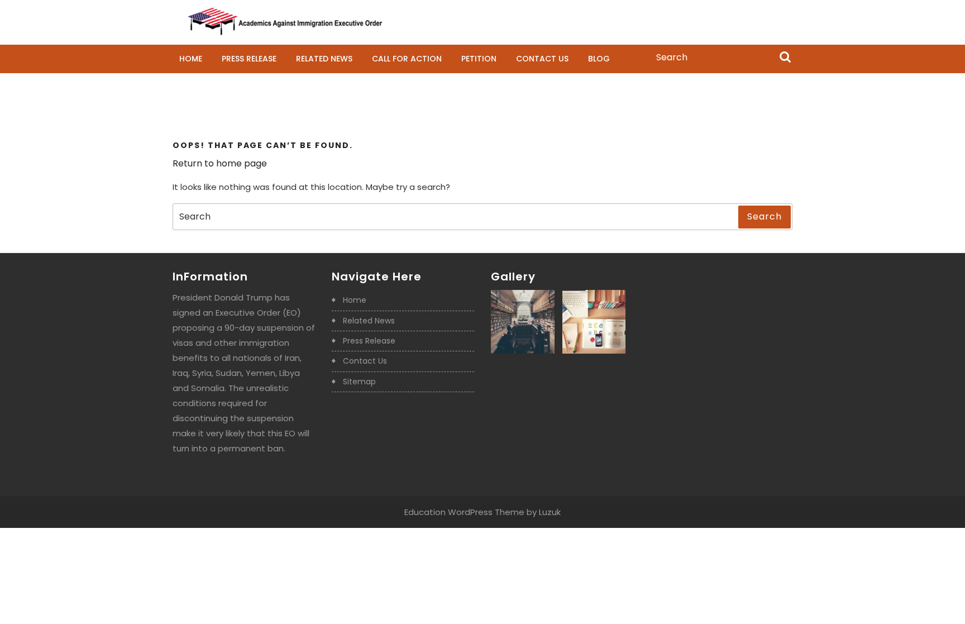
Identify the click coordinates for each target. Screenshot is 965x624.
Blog (599, 58)
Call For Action (407, 58)
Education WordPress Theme (464, 512)
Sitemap (359, 381)
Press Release (249, 58)
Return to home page (220, 163)
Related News (324, 58)
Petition (478, 58)
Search (785, 58)
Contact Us (542, 58)
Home (190, 58)
